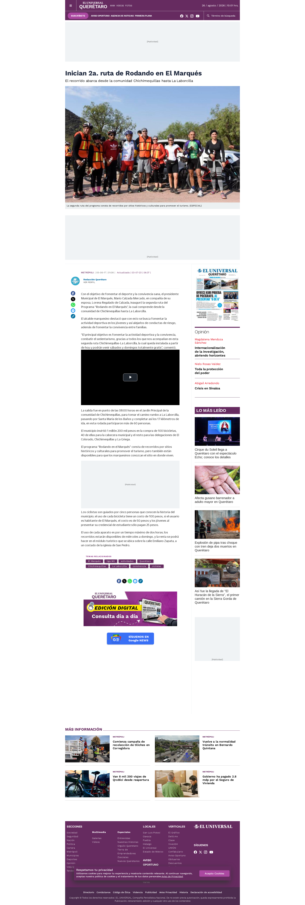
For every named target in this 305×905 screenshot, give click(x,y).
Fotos (128, 5)
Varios (146, 882)
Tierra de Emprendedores (127, 851)
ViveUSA (173, 844)
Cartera (71, 848)
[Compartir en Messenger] (73, 310)
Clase (171, 840)
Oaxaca (147, 836)
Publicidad (151, 892)
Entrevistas (124, 838)
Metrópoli (87, 272)
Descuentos (175, 863)
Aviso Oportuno (100, 15)
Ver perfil (89, 282)
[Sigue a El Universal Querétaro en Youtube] (198, 16)
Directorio (88, 892)
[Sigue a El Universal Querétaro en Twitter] (187, 16)
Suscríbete (78, 15)
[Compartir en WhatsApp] (73, 305)
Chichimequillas (97, 566)
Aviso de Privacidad (172, 876)
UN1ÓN (172, 848)
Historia (184, 892)
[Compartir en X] (73, 299)
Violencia (138, 892)
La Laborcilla (119, 566)
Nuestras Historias (128, 842)
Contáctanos (103, 892)
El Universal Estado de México (153, 850)
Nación (71, 840)
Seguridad (72, 836)
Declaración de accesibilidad (206, 892)
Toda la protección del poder (209, 371)
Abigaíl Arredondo (207, 383)
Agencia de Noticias (122, 15)
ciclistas (156, 566)
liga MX (111, 561)
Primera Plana (143, 15)
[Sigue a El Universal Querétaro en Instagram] (192, 16)
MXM (112, 5)
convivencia (139, 566)
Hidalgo (147, 844)
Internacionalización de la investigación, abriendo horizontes (210, 351)
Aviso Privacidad (168, 892)
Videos (120, 5)
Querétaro (145, 561)
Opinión (202, 331)
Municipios (73, 855)
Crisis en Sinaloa (207, 388)
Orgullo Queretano (128, 845)
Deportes (72, 859)
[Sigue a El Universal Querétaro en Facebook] (182, 16)
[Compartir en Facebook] (73, 293)
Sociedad (72, 832)
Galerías (97, 838)
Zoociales (123, 857)
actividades (127, 561)
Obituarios (174, 859)
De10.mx (173, 836)
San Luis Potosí (151, 832)
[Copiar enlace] (73, 316)
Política (71, 844)
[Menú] (70, 5)
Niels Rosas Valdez (208, 364)
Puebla (147, 840)
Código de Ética (121, 892)
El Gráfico (174, 832)
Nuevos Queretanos (129, 861)
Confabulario (175, 851)
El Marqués (94, 561)
